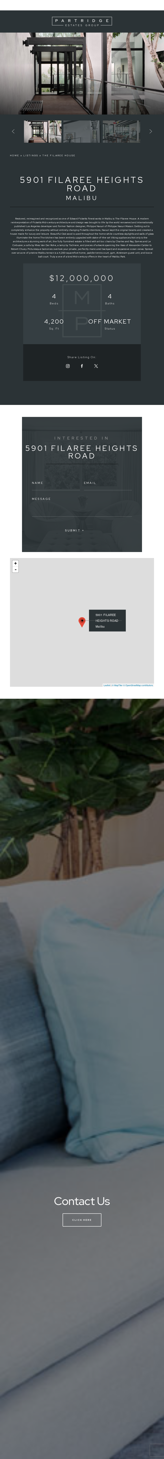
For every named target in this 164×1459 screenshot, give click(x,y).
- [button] (15, 569)
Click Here (82, 1220)
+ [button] (15, 563)
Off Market (109, 321)
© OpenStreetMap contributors (138, 685)
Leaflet (107, 685)
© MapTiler (117, 685)
